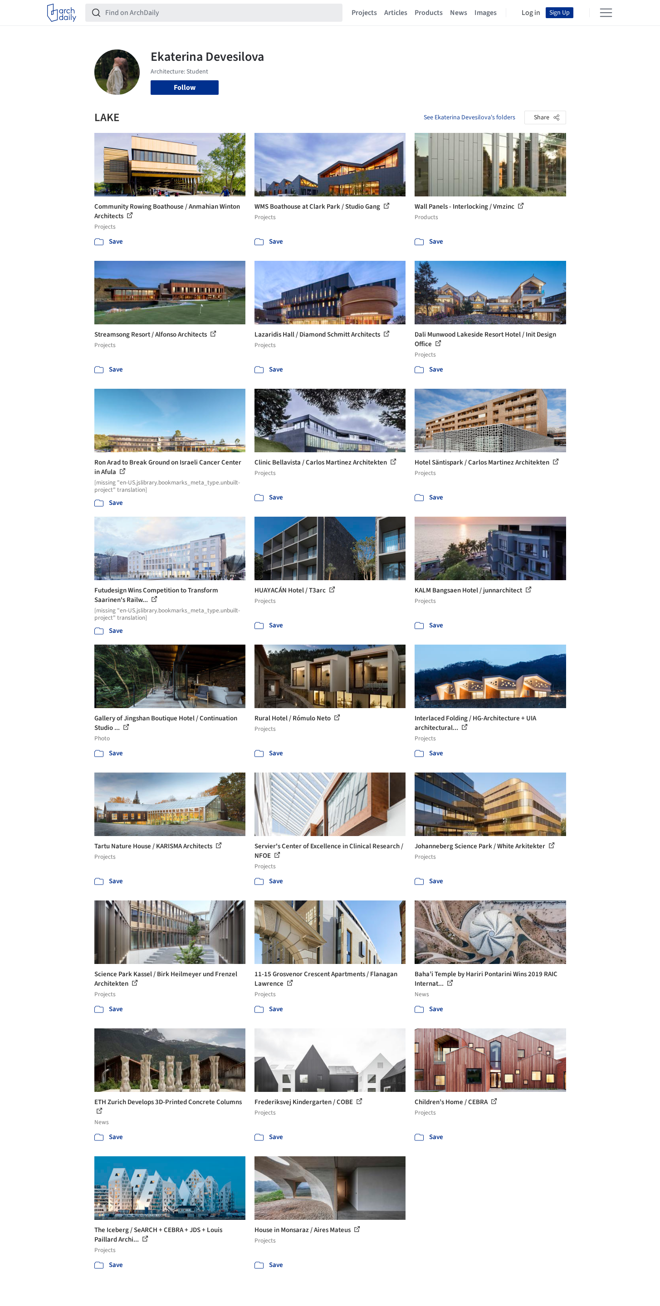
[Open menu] (606, 12)
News (458, 13)
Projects (364, 13)
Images (485, 13)
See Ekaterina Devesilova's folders (469, 117)
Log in (531, 13)
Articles (395, 13)
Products (429, 13)
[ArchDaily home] (61, 13)
